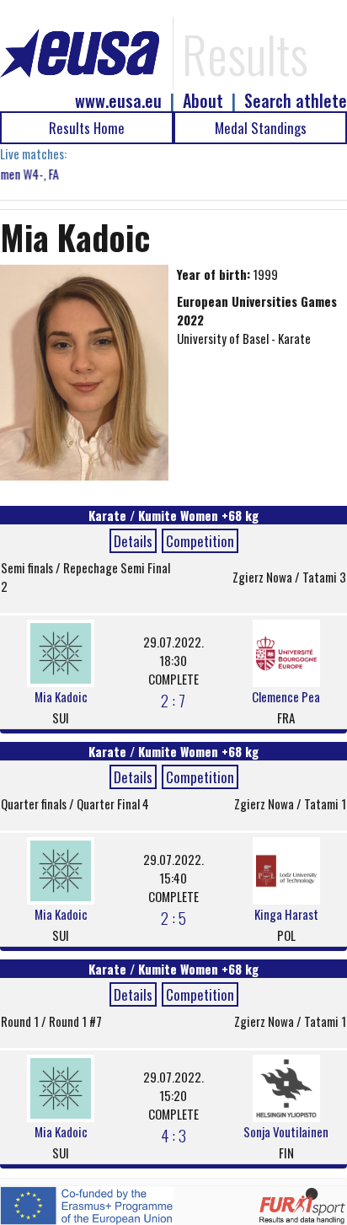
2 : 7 (173, 700)
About (203, 100)
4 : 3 (173, 1135)
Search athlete (295, 100)
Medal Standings (261, 127)
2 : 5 (173, 917)
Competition (200, 540)
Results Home (87, 127)
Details (133, 540)
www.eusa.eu (118, 100)
